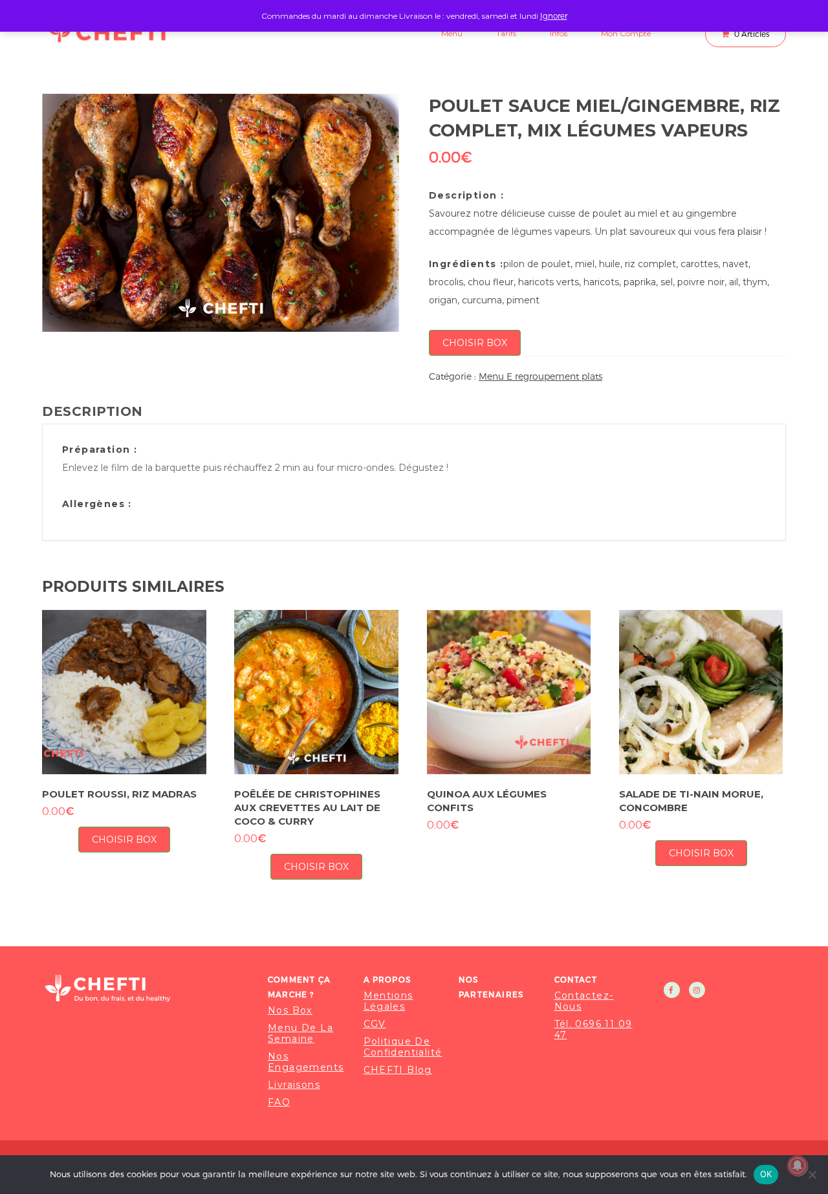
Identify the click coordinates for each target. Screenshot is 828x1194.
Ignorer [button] (553, 15)
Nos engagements (305, 1062)
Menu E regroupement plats (540, 376)
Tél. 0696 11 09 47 (593, 1030)
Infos (558, 33)
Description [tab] (92, 411)
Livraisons (294, 1085)
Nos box (290, 1010)
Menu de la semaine (300, 1034)
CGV (375, 1024)
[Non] (811, 1174)
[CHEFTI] (147, 988)
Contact (575, 979)
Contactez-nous (584, 1001)
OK (766, 1174)
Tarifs (506, 33)
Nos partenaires (491, 987)
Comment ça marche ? (299, 987)
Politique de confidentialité (403, 1047)
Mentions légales (388, 1001)
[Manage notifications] (797, 1165)
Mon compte (626, 33)
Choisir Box (474, 343)
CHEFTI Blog (398, 1070)
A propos (387, 979)
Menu (452, 33)
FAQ (279, 1102)
